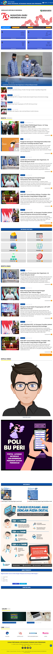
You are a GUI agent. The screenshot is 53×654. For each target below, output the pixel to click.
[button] (51, 17)
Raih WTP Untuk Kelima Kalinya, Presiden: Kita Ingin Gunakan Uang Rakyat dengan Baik (35, 195)
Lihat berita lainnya (46, 225)
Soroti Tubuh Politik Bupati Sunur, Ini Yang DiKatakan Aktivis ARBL (34, 126)
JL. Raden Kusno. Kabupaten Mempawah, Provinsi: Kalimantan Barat (26, 644)
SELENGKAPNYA (48, 135)
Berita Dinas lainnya (45, 354)
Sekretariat (13, 38)
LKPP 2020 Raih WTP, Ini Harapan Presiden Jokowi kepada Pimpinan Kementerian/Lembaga (36, 213)
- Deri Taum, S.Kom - (26, 417)
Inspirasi (9, 109)
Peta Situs (19, 651)
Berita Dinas (10, 88)
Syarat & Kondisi (13, 651)
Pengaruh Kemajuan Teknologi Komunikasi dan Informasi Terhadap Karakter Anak (35, 142)
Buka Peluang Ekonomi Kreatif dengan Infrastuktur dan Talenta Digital (32, 178)
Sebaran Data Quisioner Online (25, 27)
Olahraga (22, 122)
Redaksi (8, 651)
